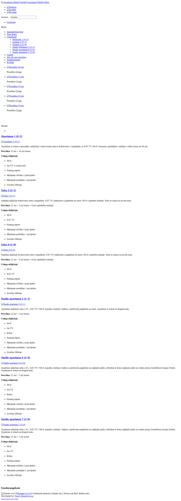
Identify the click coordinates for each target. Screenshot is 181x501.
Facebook (11, 22)
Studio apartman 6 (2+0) (15, 357)
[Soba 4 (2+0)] (8, 250)
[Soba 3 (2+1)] (8, 196)
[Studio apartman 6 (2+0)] (13, 363)
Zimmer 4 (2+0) (25, 493)
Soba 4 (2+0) (8, 244)
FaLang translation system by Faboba (9, 499)
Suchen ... (5, 17)
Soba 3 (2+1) (8, 190)
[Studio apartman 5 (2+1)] (13, 304)
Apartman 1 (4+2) (11, 136)
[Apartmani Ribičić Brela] (25, 2)
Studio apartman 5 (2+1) (15, 298)
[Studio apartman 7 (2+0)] (13, 424)
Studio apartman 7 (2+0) (15, 419)
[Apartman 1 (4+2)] (10, 141)
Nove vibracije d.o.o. (24, 496)
